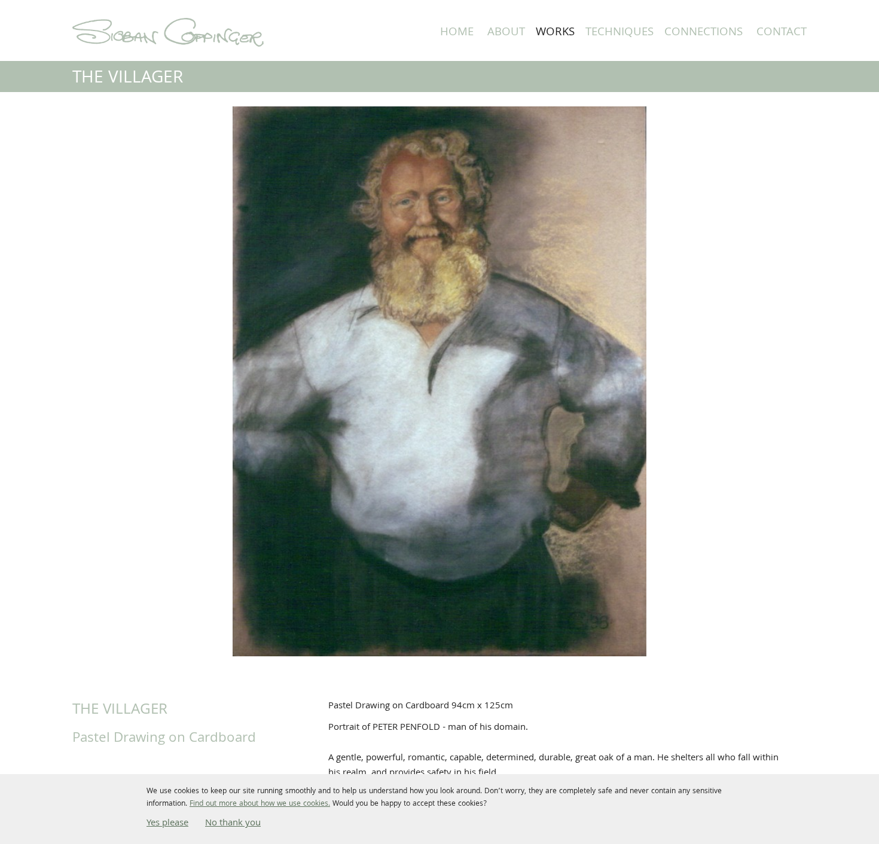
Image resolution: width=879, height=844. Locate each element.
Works (555, 32)
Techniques (619, 32)
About (506, 32)
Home (457, 32)
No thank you (233, 823)
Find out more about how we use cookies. (260, 804)
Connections (703, 32)
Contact (781, 32)
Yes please (167, 823)
